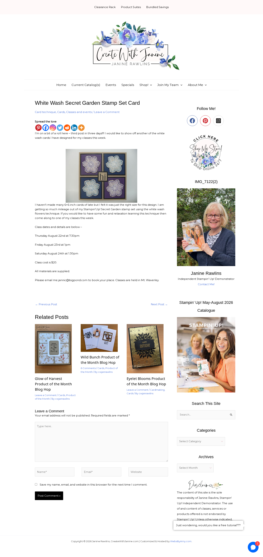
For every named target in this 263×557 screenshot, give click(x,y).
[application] (150, 85)
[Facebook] (45, 127)
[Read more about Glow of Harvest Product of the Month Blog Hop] (55, 348)
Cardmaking (157, 389)
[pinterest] (206, 120)
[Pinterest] (38, 127)
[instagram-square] (219, 120)
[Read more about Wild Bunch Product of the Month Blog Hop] (101, 337)
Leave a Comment (107, 112)
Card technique (45, 112)
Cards (61, 112)
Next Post (159, 304)
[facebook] (193, 120)
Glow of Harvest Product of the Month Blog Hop (53, 384)
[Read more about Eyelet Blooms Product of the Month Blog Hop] (147, 348)
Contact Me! (206, 284)
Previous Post (46, 304)
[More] (81, 127)
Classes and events (79, 112)
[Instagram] (53, 127)
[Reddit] (67, 127)
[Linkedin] (74, 127)
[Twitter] (60, 127)
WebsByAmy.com (180, 541)
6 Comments (88, 368)
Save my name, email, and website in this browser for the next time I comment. (93, 484)
